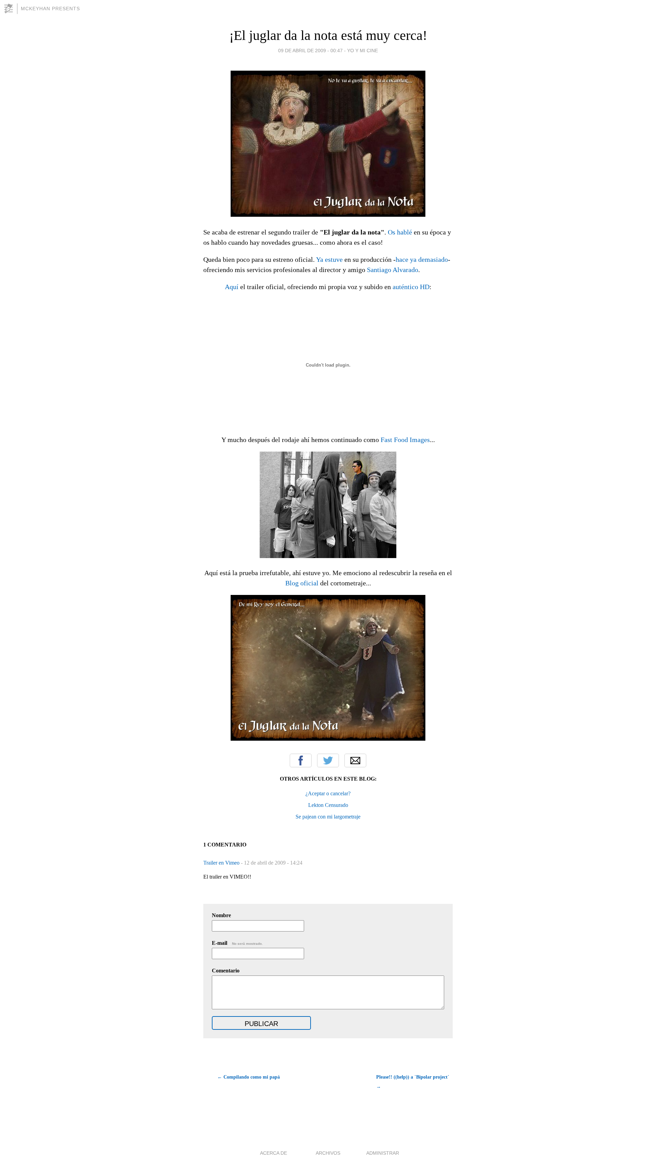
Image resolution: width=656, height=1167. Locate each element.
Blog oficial (301, 583)
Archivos (328, 1153)
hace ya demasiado (422, 259)
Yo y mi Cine (362, 50)
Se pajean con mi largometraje (328, 817)
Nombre (221, 915)
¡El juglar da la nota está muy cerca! (328, 35)
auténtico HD (411, 286)
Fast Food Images (405, 439)
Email (355, 760)
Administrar (382, 1153)
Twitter (328, 760)
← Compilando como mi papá (248, 1077)
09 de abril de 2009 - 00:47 (310, 50)
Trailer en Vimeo (222, 863)
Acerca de (273, 1153)
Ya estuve (329, 259)
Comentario (226, 970)
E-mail (237, 943)
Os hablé (400, 232)
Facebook (301, 760)
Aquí (231, 286)
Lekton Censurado (328, 805)
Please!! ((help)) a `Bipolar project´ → (412, 1082)
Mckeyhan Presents (50, 8)
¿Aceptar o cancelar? (328, 793)
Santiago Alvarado (392, 269)
